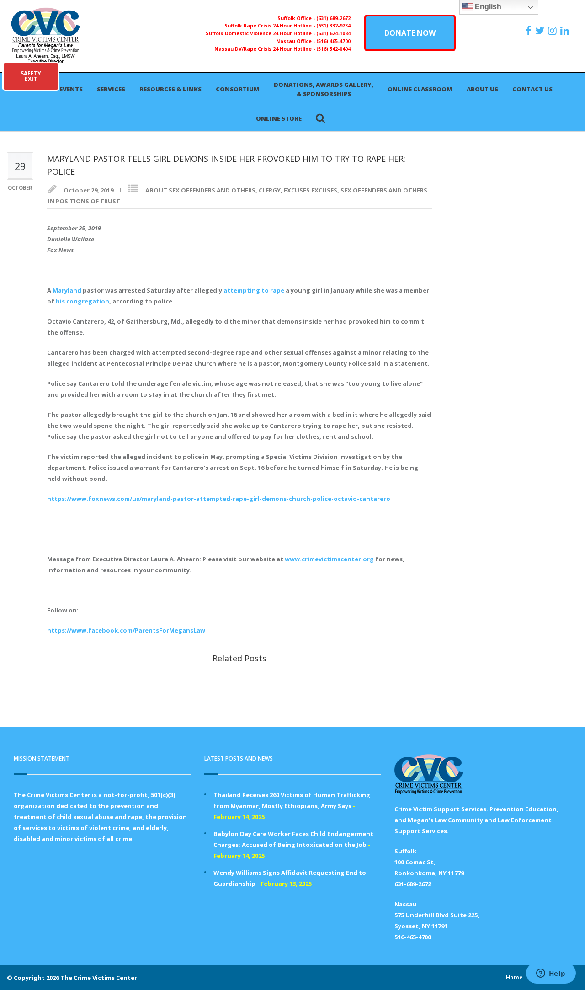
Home (514, 977)
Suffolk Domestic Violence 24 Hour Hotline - (261, 33)
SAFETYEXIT (31, 76)
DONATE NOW (410, 33)
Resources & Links (170, 89)
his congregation (82, 301)
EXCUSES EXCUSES (310, 190)
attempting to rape (253, 290)
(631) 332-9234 (333, 25)
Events (71, 89)
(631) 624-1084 (333, 33)
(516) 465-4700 (333, 41)
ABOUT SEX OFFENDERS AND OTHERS (200, 190)
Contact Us (532, 89)
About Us (482, 89)
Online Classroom (420, 89)
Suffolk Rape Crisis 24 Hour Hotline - (270, 25)
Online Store (279, 118)
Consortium (238, 89)
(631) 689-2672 (333, 18)
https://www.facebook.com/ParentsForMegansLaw (126, 630)
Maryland (67, 290)
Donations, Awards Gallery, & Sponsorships (323, 89)
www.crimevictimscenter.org (329, 559)
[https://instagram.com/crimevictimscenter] (553, 31)
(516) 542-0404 (333, 49)
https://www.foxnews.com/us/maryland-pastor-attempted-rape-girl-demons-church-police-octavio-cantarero (218, 499)
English (487, 7)
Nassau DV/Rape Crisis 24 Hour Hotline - (265, 49)
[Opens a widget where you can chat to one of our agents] (551, 974)
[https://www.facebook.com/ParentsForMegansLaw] (530, 31)
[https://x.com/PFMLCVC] (541, 31)
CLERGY (270, 190)
